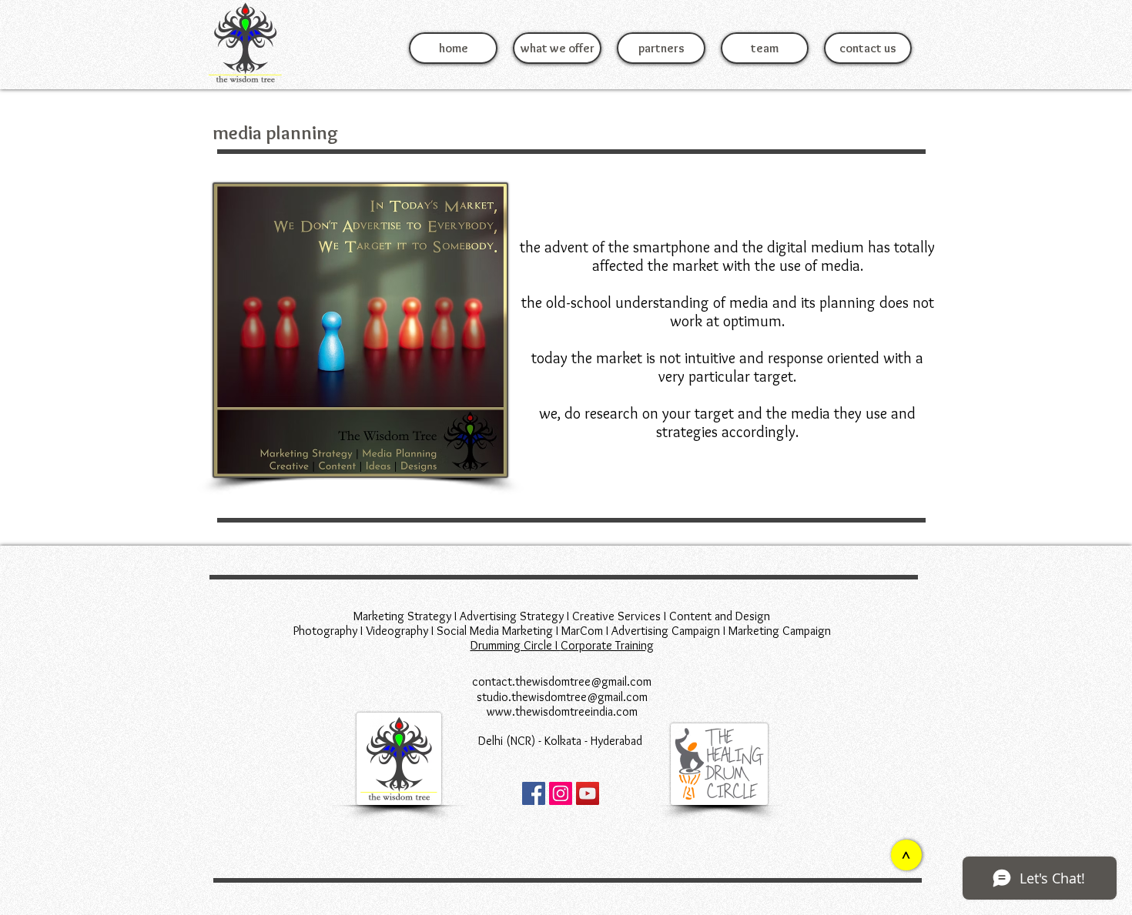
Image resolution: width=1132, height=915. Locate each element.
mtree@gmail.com (606, 681)
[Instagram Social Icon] (560, 793)
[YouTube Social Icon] (587, 793)
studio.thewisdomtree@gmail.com (562, 697)
